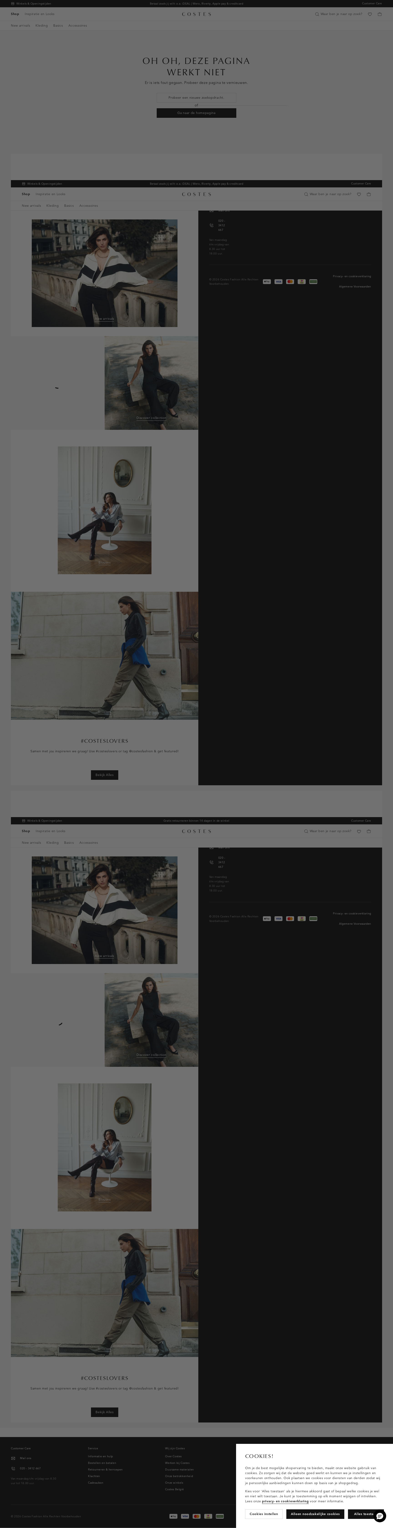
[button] (379, 1516)
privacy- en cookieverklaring (285, 1501)
